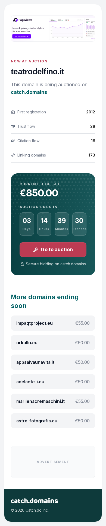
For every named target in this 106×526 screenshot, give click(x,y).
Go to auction (57, 249)
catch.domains (29, 92)
